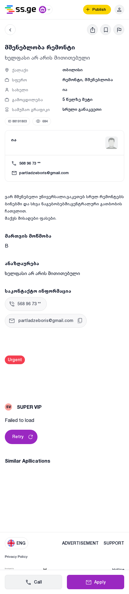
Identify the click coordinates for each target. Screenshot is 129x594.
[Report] (118, 29)
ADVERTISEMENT (80, 543)
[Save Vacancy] (105, 29)
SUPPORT (114, 543)
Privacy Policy (16, 556)
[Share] (92, 29)
